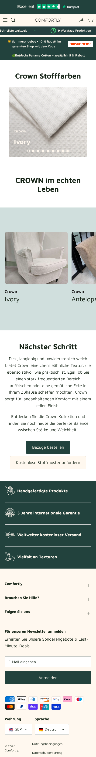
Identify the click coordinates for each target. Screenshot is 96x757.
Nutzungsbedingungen (47, 744)
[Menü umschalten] (5, 20)
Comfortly (11, 750)
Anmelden (48, 677)
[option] (48, 122)
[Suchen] (15, 20)
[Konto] (80, 20)
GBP (18, 729)
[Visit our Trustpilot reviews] (48, 7)
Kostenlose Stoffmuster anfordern (48, 462)
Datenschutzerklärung (47, 752)
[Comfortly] (48, 20)
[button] (28, 151)
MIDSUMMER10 (80, 44)
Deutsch (51, 729)
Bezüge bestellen (48, 447)
